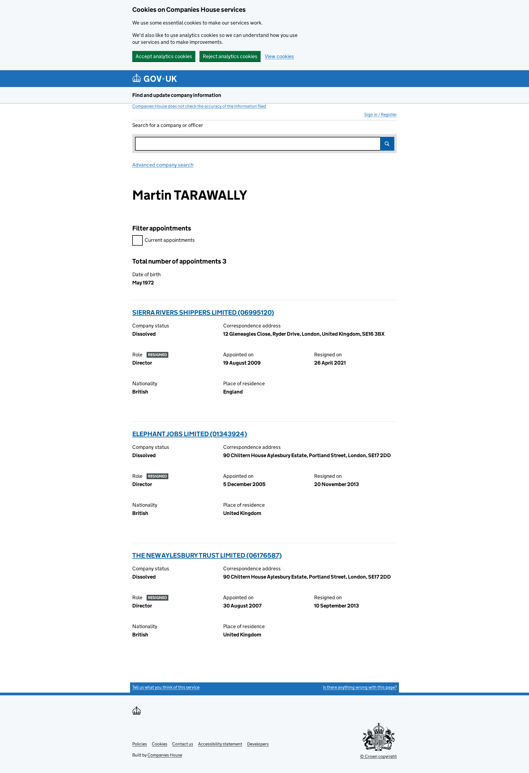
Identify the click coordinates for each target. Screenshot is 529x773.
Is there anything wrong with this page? (360, 687)
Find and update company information (176, 95)
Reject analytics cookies (230, 56)
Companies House (164, 755)
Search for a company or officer (167, 125)
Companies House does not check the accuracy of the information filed (199, 106)
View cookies (279, 56)
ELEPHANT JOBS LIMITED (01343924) (189, 434)
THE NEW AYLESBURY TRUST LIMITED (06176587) (207, 555)
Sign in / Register (380, 114)
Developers (258, 744)
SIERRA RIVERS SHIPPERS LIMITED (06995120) (203, 312)
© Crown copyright (378, 756)
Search (387, 144)
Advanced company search (162, 165)
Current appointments (170, 240)
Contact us (182, 744)
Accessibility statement (220, 744)
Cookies (159, 744)
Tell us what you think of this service (165, 687)
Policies (139, 744)
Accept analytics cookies (164, 56)
